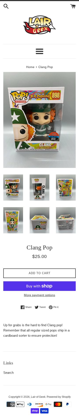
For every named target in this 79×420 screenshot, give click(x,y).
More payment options (39, 295)
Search (8, 372)
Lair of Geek (38, 396)
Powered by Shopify (59, 396)
